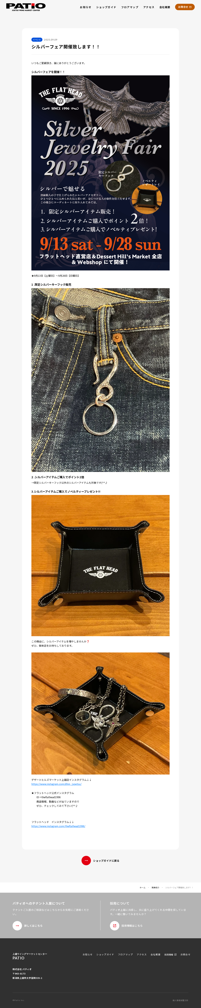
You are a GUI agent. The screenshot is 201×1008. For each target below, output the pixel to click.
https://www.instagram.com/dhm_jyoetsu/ (56, 784)
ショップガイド (106, 7)
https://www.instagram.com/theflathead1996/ (58, 826)
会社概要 (164, 7)
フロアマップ (130, 7)
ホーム (143, 887)
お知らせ (86, 7)
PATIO (18, 958)
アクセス (149, 7)
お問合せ (185, 954)
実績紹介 (155, 887)
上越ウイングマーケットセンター (30, 954)
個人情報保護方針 (180, 1000)
